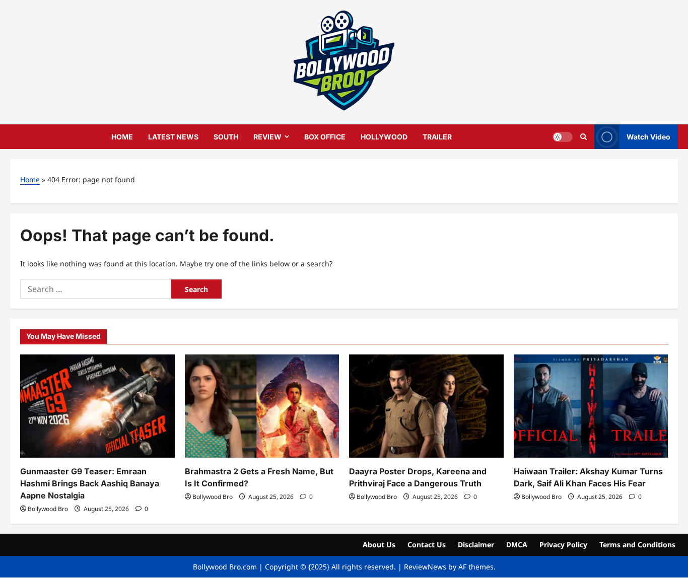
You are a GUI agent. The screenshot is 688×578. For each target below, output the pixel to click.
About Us (379, 544)
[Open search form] (583, 136)
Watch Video (648, 136)
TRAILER (437, 136)
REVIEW (267, 136)
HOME (122, 136)
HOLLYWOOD (384, 136)
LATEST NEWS (173, 136)
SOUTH (226, 136)
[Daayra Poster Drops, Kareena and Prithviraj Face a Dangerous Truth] (426, 405)
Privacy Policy (563, 544)
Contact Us (426, 544)
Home (30, 179)
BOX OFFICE (325, 136)
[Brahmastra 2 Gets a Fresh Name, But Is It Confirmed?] (262, 405)
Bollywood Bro (48, 508)
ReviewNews (425, 566)
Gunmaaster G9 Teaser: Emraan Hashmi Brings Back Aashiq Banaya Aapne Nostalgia (89, 483)
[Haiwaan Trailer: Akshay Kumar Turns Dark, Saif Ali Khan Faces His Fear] (591, 405)
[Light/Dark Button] (563, 136)
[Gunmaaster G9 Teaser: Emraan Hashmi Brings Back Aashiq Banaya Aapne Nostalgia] (97, 405)
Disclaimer (476, 544)
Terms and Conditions (637, 544)
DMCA (516, 544)
